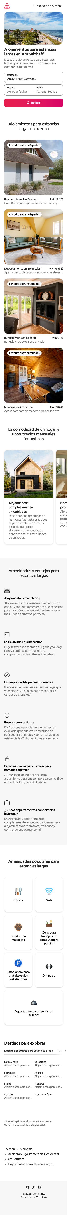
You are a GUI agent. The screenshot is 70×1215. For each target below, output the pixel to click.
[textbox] (19, 91)
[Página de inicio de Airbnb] (7, 6)
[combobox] (33, 79)
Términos (41, 1197)
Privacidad (26, 1197)
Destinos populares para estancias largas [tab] (28, 1050)
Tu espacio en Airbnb (47, 6)
